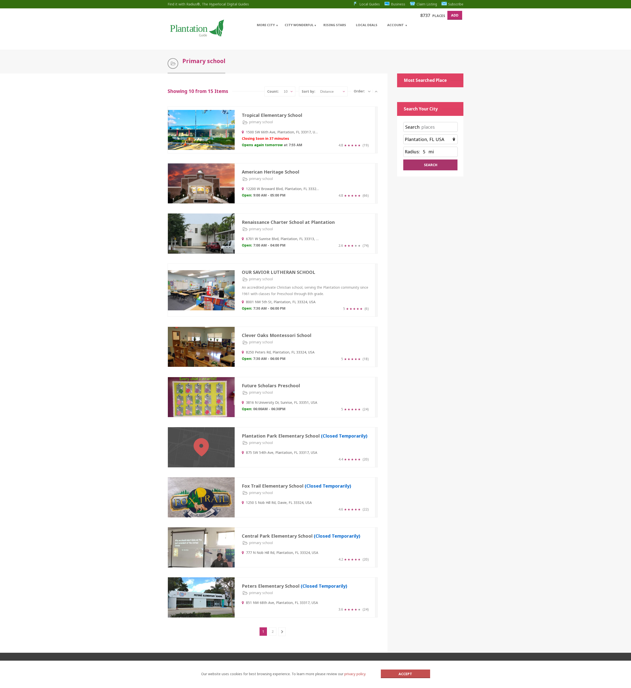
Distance (327, 91)
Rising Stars (334, 25)
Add (454, 15)
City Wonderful (299, 25)
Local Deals (366, 25)
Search (412, 127)
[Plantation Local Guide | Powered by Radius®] (197, 35)
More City (266, 25)
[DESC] (376, 91)
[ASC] (369, 91)
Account (395, 25)
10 (286, 91)
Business (398, 4)
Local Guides (369, 4)
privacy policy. (355, 673)
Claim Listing (427, 4)
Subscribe (455, 4)
